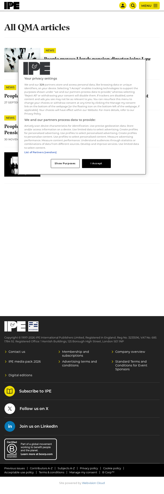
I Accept (96, 163)
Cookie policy (112, 468)
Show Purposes (65, 163)
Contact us (17, 352)
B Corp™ (108, 472)
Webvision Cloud (93, 483)
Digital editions (20, 375)
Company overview (130, 352)
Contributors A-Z (41, 468)
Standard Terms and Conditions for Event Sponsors (131, 365)
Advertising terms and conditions (79, 363)
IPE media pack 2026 (25, 361)
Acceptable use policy (19, 472)
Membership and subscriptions (75, 353)
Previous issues (14, 468)
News (50, 50)
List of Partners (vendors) (40, 152)
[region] (82, 116)
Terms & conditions (51, 472)
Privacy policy (89, 468)
